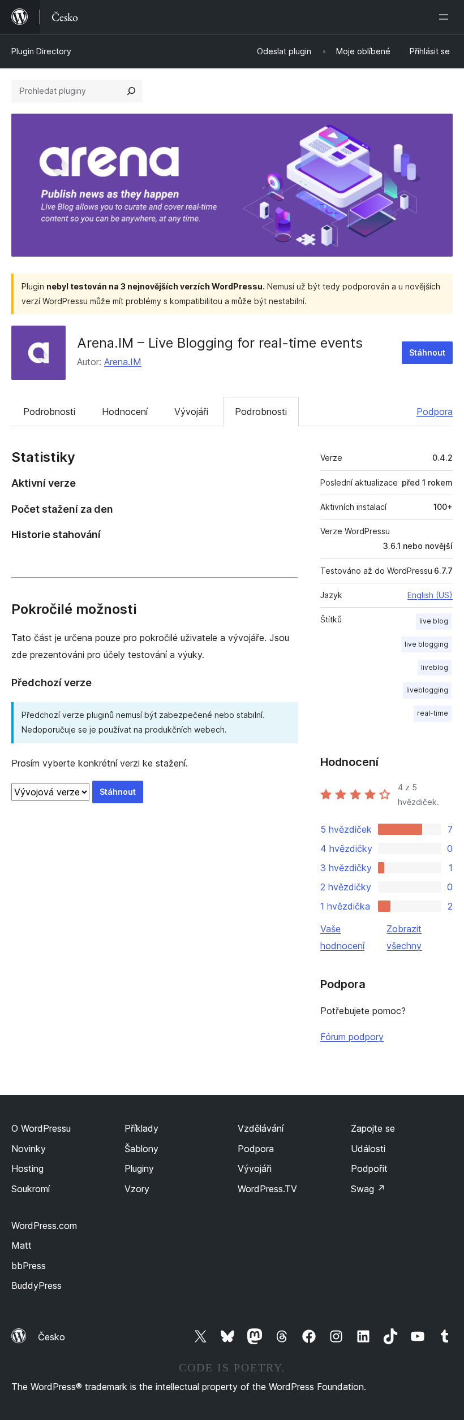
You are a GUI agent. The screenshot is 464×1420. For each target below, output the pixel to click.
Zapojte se (373, 1128)
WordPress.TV (267, 1188)
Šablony (141, 1148)
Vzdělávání (260, 1128)
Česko (51, 1337)
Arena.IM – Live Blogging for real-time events (220, 343)
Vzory (136, 1188)
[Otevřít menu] (446, 17)
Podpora (434, 411)
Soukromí (30, 1188)
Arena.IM (122, 361)
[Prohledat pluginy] (131, 91)
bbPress (28, 1265)
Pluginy (139, 1168)
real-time (432, 713)
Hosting (27, 1168)
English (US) (430, 595)
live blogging (426, 644)
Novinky (28, 1148)
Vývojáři (191, 411)
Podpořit (369, 1168)
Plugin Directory (41, 51)
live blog (433, 621)
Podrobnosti (49, 411)
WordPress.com (44, 1225)
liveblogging (427, 690)
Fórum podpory (352, 1036)
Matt (21, 1245)
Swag (368, 1188)
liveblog (434, 667)
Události (368, 1148)
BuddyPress (36, 1285)
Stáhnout (427, 352)
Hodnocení (125, 411)
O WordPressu (41, 1128)
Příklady (141, 1128)
